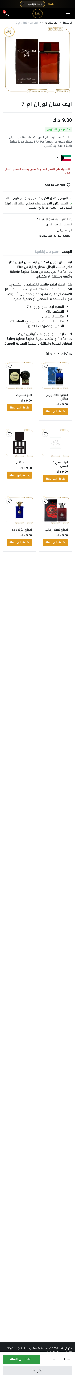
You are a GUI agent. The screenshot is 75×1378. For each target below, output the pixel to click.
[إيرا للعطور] (37, 13)
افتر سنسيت (24, 395)
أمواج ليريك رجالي (56, 529)
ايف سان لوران (50, 22)
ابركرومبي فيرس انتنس (57, 464)
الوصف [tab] (67, 252)
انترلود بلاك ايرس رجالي (57, 396)
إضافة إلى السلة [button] (55, 411)
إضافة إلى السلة (21, 1359)
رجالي (60, 230)
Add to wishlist (55, 185)
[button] (7, 13)
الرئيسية (67, 22)
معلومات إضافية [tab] (47, 252)
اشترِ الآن (38, 1370)
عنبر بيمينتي (24, 462)
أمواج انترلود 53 (22, 529)
